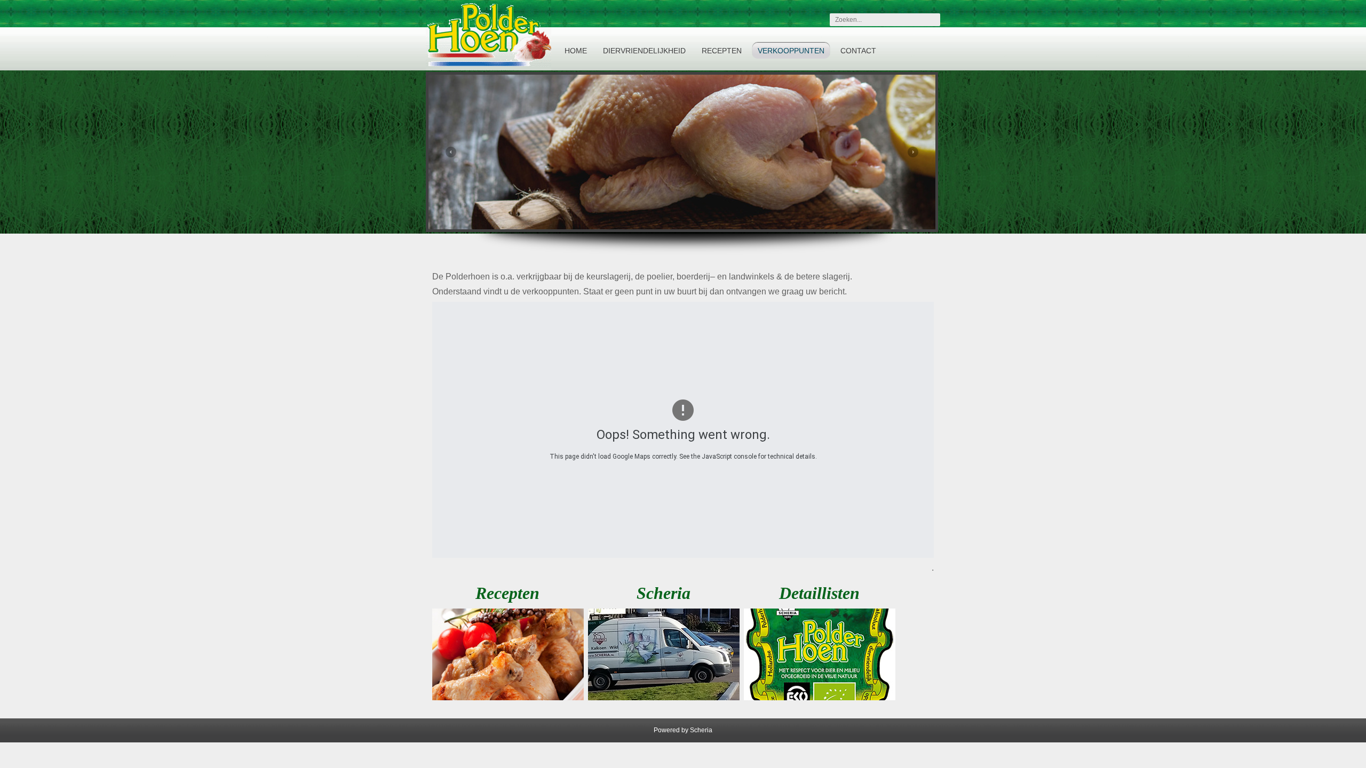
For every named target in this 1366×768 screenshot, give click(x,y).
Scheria (701, 730)
